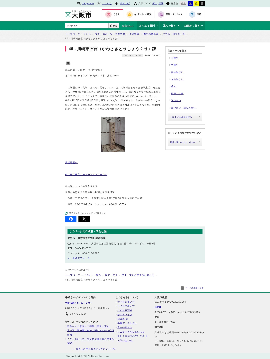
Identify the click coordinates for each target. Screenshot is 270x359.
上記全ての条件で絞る (181, 117)
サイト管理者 (124, 310)
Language (88, 3)
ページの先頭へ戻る (194, 288)
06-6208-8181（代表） (166, 322)
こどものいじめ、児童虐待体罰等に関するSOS (90, 341)
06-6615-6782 (83, 248)
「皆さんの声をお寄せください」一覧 (94, 349)
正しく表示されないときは (132, 336)
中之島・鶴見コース (174, 34)
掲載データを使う (127, 323)
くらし (87, 34)
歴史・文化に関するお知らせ (138, 275)
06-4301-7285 (78, 314)
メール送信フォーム (79, 258)
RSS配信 (122, 319)
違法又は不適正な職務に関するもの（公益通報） (90, 332)
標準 (160, 3)
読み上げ (125, 3)
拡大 (154, 3)
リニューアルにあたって (131, 332)
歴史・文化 (111, 275)
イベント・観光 (92, 275)
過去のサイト (124, 327)
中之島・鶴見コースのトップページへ (86, 174)
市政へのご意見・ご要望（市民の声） (88, 326)
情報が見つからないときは (183, 142)
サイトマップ (124, 314)
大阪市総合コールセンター (78, 303)
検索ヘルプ (127, 25)
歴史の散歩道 (151, 34)
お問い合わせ (124, 340)
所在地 (158, 307)
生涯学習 (134, 34)
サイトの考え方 (126, 306)
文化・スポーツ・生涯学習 (110, 34)
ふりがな (107, 3)
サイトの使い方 (126, 302)
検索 (115, 25)
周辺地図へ (71, 162)
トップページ (72, 34)
